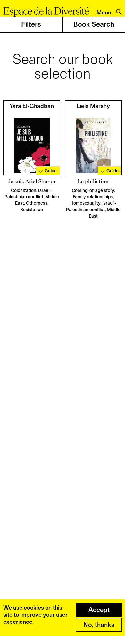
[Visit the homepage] (46, 12)
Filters (31, 24)
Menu (103, 12)
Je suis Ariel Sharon (31, 181)
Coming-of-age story (93, 190)
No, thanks (98, 625)
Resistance (31, 209)
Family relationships (93, 196)
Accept (99, 609)
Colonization (23, 190)
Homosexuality (85, 203)
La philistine (93, 181)
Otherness (36, 203)
